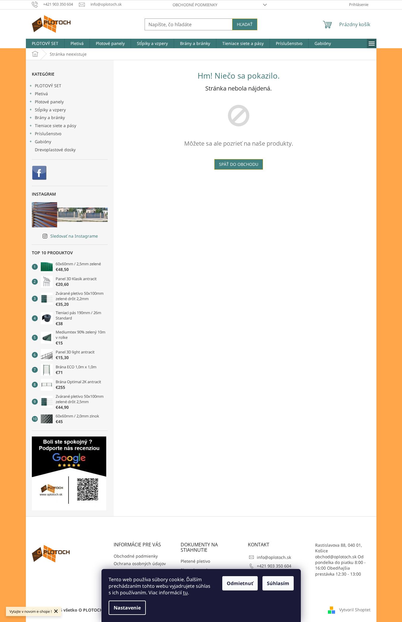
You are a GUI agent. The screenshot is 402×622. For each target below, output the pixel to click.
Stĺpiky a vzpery (50, 110)
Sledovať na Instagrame (74, 236)
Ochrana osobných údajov (140, 563)
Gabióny (43, 141)
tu (185, 592)
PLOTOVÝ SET (48, 85)
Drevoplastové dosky (55, 149)
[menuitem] (45, 43)
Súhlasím (278, 583)
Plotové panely (49, 102)
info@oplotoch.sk (274, 557)
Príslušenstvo (48, 133)
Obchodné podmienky (195, 4)
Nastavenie (127, 607)
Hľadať (245, 24)
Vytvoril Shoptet (354, 609)
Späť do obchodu (238, 164)
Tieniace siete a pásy (55, 125)
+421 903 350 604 (274, 566)
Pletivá (41, 93)
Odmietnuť (240, 583)
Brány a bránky (50, 117)
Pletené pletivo (195, 561)
